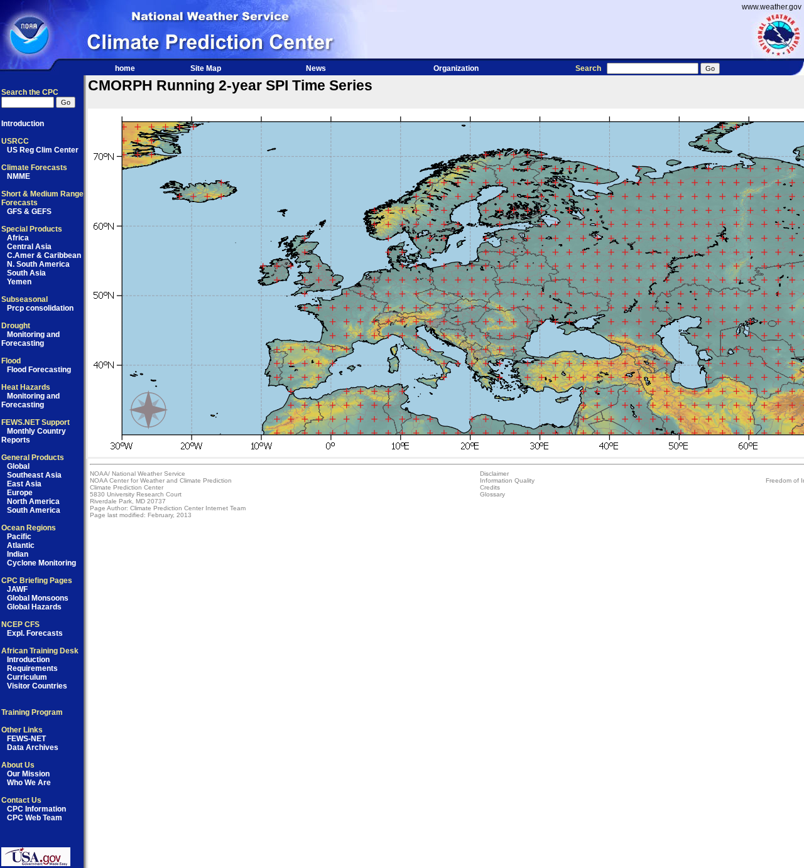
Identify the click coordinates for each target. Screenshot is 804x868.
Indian (17, 554)
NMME (18, 176)
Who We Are (29, 782)
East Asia (24, 484)
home (125, 68)
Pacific (19, 536)
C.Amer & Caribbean (44, 255)
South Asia (26, 273)
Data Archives (32, 747)
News (316, 68)
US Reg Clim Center (43, 150)
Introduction (22, 123)
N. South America (38, 264)
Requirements (32, 668)
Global (18, 466)
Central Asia (29, 246)
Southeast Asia (34, 475)
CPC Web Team (34, 817)
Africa (18, 237)
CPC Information (36, 809)
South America (33, 510)
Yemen (19, 281)
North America (33, 501)
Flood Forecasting (39, 369)
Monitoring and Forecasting (30, 339)
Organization (456, 68)
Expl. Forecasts (35, 633)
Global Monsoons (37, 598)
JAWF (17, 589)
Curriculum (27, 677)
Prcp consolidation (40, 308)
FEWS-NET (26, 738)
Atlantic (21, 545)
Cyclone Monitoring (41, 563)
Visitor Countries (37, 686)
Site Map (205, 68)
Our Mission (28, 773)
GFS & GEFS (29, 211)
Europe (20, 492)
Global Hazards (34, 607)
